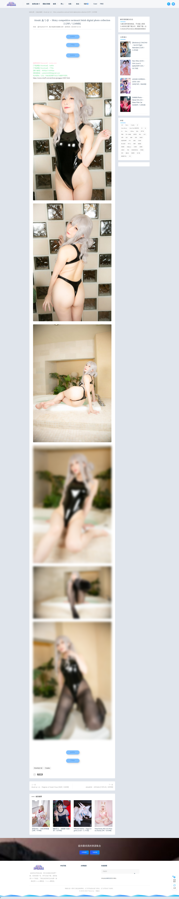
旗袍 (134, 140)
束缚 (134, 143)
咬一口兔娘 (128, 134)
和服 (122, 134)
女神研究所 (108, 878)
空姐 (128, 150)
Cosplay (47, 768)
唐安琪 (135, 134)
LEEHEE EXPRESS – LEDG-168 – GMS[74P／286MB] (139, 81)
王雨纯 (135, 146)
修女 (137, 131)
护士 (130, 140)
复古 (140, 134)
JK (141, 128)
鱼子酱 (138, 153)
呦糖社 (98, 891)
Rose (126, 131)
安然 (136, 137)
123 (122, 125)
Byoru (127, 125)
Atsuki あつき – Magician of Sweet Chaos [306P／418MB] (50, 787)
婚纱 (131, 137)
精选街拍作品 (135, 150)
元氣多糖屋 (39, 12)
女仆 (145, 134)
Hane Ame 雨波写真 (134, 128)
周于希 (142, 131)
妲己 (127, 137)
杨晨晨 (139, 143)
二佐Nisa (132, 131)
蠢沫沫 (127, 153)
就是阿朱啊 (123, 140)
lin (145, 128)
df (137, 125)
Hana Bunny (124, 128)
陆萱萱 (132, 153)
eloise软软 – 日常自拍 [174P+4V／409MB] (99, 787)
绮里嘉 (141, 150)
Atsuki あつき (38, 768)
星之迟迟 (123, 143)
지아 (130, 156)
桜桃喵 (122, 146)
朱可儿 (129, 143)
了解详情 (94, 852)
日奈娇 (139, 140)
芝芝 (122, 153)
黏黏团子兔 (123, 156)
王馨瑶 (140, 146)
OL (122, 131)
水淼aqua (129, 146)
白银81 (123, 150)
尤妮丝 (141, 137)
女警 (122, 137)
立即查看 (84, 852)
